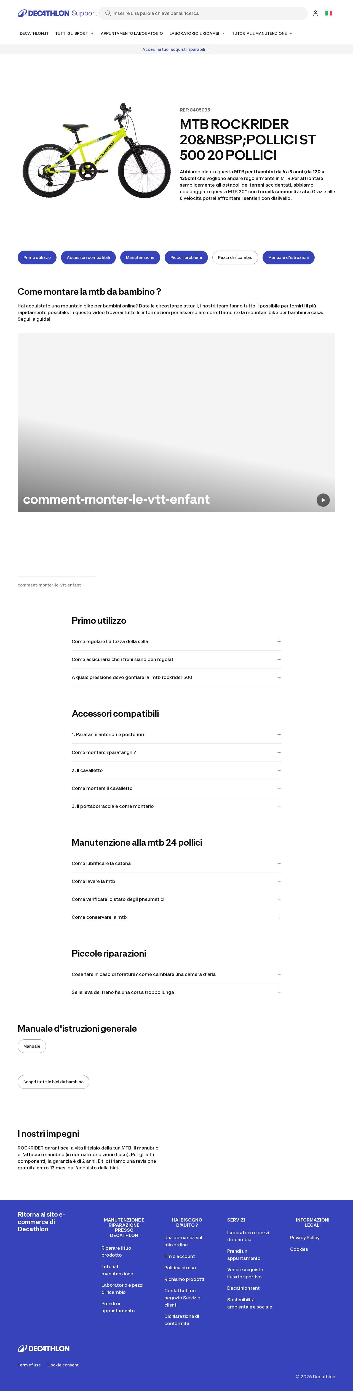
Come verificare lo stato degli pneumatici (118, 899)
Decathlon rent (243, 1288)
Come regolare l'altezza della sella (110, 641)
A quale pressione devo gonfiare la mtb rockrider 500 (132, 677)
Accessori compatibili (88, 257)
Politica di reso (180, 1267)
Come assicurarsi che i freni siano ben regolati (123, 659)
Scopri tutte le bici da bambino (53, 1081)
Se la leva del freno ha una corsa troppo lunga (123, 992)
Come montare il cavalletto (102, 788)
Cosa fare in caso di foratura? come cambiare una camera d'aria (144, 974)
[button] (57, 553)
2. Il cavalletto (87, 770)
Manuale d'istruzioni (288, 257)
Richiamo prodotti (184, 1279)
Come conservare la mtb (99, 917)
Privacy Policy (305, 1237)
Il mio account (179, 1256)
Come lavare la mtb (94, 881)
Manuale (31, 1046)
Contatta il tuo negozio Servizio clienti (182, 1297)
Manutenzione (140, 257)
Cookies (299, 1249)
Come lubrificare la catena (102, 863)
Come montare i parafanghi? (104, 752)
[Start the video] (323, 500)
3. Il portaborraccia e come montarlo (113, 806)
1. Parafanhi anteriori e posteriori (108, 734)
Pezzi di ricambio (235, 257)
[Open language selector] (328, 13)
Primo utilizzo (37, 257)
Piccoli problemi (186, 257)
